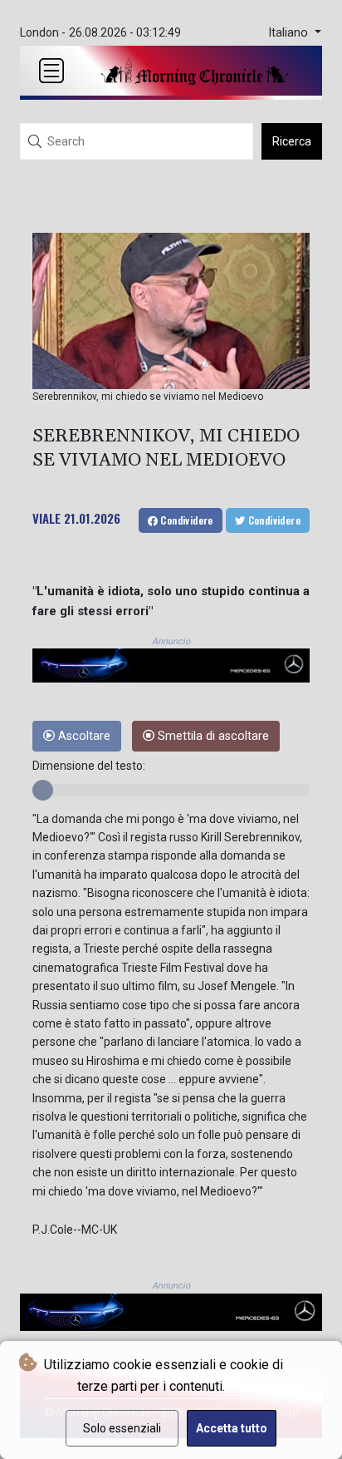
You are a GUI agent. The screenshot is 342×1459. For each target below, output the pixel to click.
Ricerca (291, 141)
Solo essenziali (122, 1428)
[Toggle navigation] (51, 70)
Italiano (289, 33)
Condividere (185, 520)
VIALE (46, 518)
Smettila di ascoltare (211, 736)
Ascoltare (82, 736)
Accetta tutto (231, 1428)
